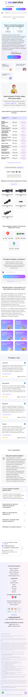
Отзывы (14, 590)
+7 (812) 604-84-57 (21, 9)
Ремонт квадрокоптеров (14, 575)
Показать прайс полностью (14, 162)
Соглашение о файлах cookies (14, 602)
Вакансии (14, 591)
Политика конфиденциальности (14, 601)
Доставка (14, 586)
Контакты (14, 615)
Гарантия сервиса (14, 582)
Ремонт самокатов (14, 574)
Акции (14, 584)
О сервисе (14, 581)
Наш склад (14, 588)
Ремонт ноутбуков (14, 570)
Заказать (23, 122)
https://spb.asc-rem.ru (7, 689)
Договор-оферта (14, 604)
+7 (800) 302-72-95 (7, 9)
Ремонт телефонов (14, 568)
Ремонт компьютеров (14, 572)
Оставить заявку (14, 57)
